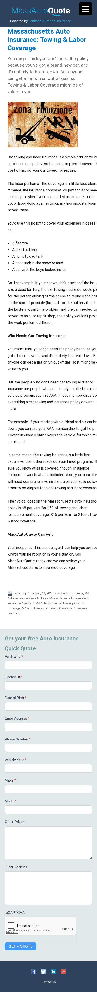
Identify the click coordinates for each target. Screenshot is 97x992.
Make (10, 780)
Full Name (14, 656)
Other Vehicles (16, 867)
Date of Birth (15, 698)
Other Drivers (15, 822)
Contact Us (48, 982)
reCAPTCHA (15, 912)
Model (10, 801)
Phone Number (17, 739)
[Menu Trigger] (85, 8)
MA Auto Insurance (70, 593)
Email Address (17, 718)
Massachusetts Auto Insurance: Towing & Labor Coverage (47, 39)
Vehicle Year (15, 760)
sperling (20, 593)
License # (13, 677)
